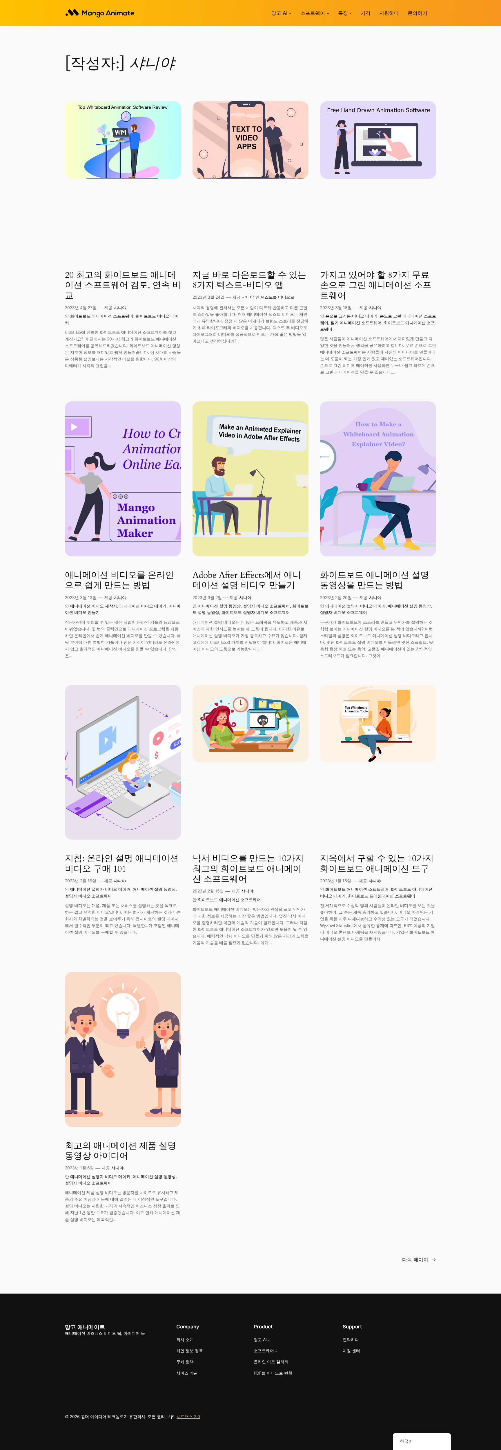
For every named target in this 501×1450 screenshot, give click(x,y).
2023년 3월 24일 (208, 297)
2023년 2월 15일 (208, 890)
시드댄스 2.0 (188, 1416)
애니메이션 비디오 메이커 (142, 605)
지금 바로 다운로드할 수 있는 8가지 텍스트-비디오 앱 (249, 280)
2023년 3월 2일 (207, 597)
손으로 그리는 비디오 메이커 (351, 315)
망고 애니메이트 (85, 1326)
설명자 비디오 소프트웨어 (266, 605)
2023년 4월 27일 (81, 307)
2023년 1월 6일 (79, 1167)
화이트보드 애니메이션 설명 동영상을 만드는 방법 (374, 580)
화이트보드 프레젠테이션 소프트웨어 (381, 895)
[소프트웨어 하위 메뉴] (327, 13)
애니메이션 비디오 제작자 (93, 605)
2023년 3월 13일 (81, 597)
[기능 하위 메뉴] (350, 13)
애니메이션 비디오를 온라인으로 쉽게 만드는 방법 (119, 580)
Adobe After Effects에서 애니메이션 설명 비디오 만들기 (247, 580)
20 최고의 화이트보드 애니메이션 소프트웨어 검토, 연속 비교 (123, 285)
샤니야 (120, 307)
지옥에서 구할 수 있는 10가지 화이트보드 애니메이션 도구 (377, 864)
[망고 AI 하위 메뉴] (290, 13)
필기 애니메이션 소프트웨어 (356, 322)
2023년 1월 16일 (335, 880)
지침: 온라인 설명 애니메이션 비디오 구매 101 (122, 864)
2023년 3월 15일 (336, 307)
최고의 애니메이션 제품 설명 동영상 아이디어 (120, 1151)
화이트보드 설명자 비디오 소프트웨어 (256, 612)
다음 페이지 (419, 1260)
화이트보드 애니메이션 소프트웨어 (101, 315)
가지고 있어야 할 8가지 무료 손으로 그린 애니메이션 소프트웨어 (375, 285)
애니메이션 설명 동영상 (219, 605)
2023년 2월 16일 (80, 880)
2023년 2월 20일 (336, 597)
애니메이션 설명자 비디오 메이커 (355, 605)
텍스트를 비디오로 (277, 297)
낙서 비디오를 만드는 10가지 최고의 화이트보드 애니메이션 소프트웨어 (248, 869)
